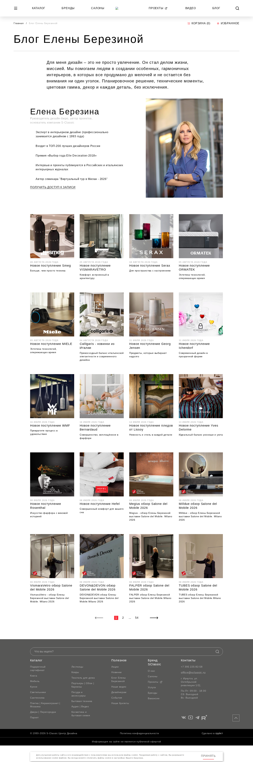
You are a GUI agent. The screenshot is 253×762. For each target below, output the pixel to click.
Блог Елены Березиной (118, 679)
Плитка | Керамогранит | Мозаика (45, 705)
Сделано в (208, 733)
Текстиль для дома (83, 677)
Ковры (75, 672)
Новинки (116, 672)
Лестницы (77, 666)
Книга (33, 675)
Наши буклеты (120, 703)
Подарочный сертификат (38, 668)
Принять (208, 755)
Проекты (156, 8)
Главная (19, 23)
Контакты (188, 660)
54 (137, 617)
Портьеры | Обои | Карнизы (82, 685)
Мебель (35, 681)
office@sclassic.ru (193, 672)
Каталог (38, 8)
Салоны (97, 8)
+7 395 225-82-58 (191, 666)
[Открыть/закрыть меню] (16, 8)
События (116, 697)
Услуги (152, 687)
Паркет (34, 717)
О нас (151, 670)
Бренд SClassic (154, 662)
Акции (115, 666)
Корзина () (201, 23)
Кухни (33, 686)
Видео (190, 8)
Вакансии (154, 698)
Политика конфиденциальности (139, 733)
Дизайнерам (118, 692)
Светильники (38, 692)
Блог (216, 8)
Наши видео (118, 686)
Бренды (68, 8)
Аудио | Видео (80, 706)
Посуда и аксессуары (78, 694)
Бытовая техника (81, 701)
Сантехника (37, 697)
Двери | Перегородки (43, 712)
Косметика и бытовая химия (80, 714)
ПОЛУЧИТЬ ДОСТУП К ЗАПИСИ (53, 187)
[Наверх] (236, 718)
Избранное (230, 23)
